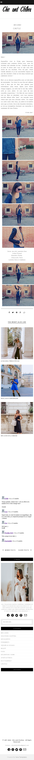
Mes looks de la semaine (9, 436)
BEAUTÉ (3, 648)
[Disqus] (17, 470)
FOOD (3, 651)
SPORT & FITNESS (6, 658)
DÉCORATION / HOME (8, 654)
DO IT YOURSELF (6, 661)
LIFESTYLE (4, 664)
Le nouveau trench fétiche (10, 361)
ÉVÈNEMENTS (5, 642)
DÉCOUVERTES (5, 639)
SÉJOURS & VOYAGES (8, 645)
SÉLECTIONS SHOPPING (8, 636)
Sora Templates (21, 757)
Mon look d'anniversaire (9, 398)
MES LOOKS (17, 25)
